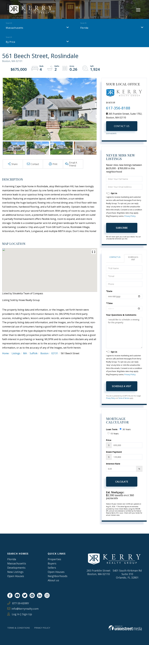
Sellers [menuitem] (52, 567)
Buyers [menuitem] (52, 563)
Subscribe (122, 227)
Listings (16, 353)
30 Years (127, 429)
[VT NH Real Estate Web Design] (125, 627)
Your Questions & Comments (121, 314)
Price (108, 440)
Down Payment (114, 452)
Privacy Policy (129, 216)
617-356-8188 (118, 108)
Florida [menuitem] (11, 559)
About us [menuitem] (53, 580)
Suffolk (34, 353)
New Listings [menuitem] (15, 572)
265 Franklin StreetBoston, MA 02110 (98, 572)
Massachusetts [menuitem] (16, 563)
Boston (44, 353)
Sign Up (27, 614)
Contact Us (122, 126)
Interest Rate (113, 463)
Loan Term (111, 429)
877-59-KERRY (20, 603)
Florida (84, 27)
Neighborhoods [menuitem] (57, 576)
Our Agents (111, 134)
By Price (10, 41)
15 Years (114, 433)
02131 (54, 353)
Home (5, 353)
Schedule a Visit (133, 258)
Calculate (121, 481)
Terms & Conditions (18, 627)
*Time (109, 303)
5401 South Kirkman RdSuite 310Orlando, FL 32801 (127, 574)
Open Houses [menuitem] (15, 576)
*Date (109, 291)
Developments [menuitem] (16, 567)
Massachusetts (14, 27)
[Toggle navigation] (138, 9)
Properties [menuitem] (54, 559)
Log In (15, 614)
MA (25, 353)
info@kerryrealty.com (25, 608)
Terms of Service (123, 398)
